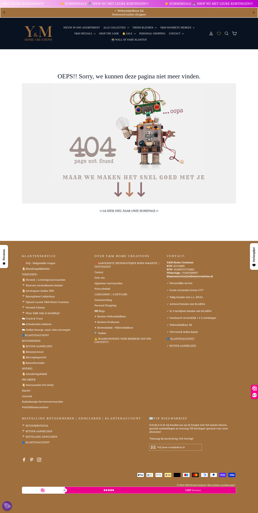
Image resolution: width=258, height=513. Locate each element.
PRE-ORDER (28, 379)
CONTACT (175, 33)
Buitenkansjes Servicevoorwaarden (42, 401)
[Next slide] (254, 12)
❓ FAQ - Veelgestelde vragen (38, 263)
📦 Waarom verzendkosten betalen (42, 285)
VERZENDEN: (30, 274)
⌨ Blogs (99, 311)
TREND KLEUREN (143, 27)
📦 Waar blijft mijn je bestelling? (41, 313)
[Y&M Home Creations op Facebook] (24, 460)
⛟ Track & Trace (32, 318)
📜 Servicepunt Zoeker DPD (38, 290)
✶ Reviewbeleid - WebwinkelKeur (113, 327)
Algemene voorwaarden (108, 283)
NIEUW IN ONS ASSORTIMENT (81, 27)
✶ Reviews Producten (106, 322)
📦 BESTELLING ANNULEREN (39, 436)
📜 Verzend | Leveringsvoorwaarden (43, 279)
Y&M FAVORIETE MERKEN (176, 27)
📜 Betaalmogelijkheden (36, 268)
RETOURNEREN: (31, 340)
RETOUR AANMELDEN (183, 345)
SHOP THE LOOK (109, 33)
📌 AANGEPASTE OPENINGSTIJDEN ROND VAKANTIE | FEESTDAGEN (127, 264)
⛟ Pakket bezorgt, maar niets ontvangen (46, 329)
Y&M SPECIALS (83, 33)
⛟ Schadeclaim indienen (37, 324)
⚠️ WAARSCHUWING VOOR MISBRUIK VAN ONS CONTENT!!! (122, 340)
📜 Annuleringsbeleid (34, 374)
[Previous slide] (4, 12)
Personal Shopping (105, 305)
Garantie (27, 396)
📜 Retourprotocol (32, 351)
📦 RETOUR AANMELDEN (37, 431)
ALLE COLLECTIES (114, 27)
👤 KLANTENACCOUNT (36, 442)
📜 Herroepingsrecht (34, 357)
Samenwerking (103, 300)
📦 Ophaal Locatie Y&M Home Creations (45, 302)
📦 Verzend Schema (33, 307)
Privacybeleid (102, 288)
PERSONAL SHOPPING (152, 33)
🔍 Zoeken (100, 333)
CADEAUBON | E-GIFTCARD (110, 294)
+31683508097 (189, 272)
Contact (98, 272)
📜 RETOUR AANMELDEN (37, 346)
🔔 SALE (127, 33)
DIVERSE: (27, 368)
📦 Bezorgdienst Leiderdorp (38, 296)
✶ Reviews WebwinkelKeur (110, 316)
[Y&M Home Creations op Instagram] (39, 460)
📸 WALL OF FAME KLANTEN (129, 39)
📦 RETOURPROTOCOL (35, 425)
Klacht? (26, 390)
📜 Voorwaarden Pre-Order (38, 385)
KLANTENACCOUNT (182, 338)
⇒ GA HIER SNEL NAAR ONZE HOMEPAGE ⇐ (129, 211)
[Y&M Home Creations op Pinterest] (31, 460)
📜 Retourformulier (33, 362)
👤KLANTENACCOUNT (35, 335)
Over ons (99, 277)
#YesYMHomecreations (35, 407)
